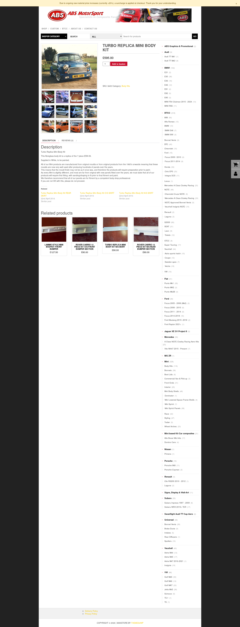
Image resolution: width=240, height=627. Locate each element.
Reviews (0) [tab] (67, 140)
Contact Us (90, 28)
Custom (54, 28)
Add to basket (118, 64)
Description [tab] (49, 140)
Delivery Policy (91, 611)
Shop (44, 28)
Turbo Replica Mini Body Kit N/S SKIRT (136, 193)
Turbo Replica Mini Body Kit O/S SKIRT (97, 193)
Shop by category (51, 36)
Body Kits (126, 86)
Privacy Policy (91, 613)
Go (194, 36)
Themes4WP (137, 622)
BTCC (65, 28)
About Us (76, 28)
